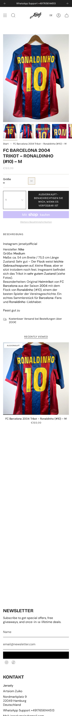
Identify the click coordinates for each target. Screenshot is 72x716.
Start (6, 143)
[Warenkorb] (67, 15)
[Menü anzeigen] (5, 15)
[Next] (67, 3)
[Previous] (5, 3)
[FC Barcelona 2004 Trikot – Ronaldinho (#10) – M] (36, 378)
